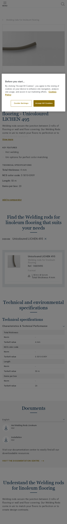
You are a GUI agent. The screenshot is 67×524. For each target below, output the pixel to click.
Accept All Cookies (44, 103)
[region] (33, 92)
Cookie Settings (21, 103)
